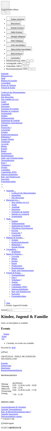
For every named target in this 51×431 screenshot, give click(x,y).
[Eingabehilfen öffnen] (5, 4)
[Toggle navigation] (2, 184)
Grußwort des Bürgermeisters (13, 92)
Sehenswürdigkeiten (9, 174)
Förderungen (6, 153)
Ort (3, 339)
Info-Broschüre (7, 97)
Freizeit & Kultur (8, 88)
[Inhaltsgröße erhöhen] (31, 60)
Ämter (3, 102)
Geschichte (5, 130)
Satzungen (5, 106)
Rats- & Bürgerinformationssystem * (16, 412)
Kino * (4, 163)
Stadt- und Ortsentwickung (12, 158)
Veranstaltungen (7, 160)
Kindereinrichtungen (9, 134)
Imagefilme (5, 95)
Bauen (3, 151)
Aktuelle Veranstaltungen (11, 409)
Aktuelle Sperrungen (9, 414)
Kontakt (4, 363)
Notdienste (5, 142)
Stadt (3, 78)
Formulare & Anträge (10, 109)
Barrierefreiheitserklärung (11, 370)
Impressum (5, 368)
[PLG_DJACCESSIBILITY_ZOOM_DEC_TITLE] (28, 60)
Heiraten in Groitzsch (10, 111)
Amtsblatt (5, 104)
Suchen (4, 310)
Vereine (4, 167)
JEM (13, 348)
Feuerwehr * (6, 127)
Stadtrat (4, 116)
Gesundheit (5, 83)
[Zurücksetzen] (3, 12)
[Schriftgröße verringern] (24, 63)
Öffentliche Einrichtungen (11, 123)
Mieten (4, 146)
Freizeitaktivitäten (8, 181)
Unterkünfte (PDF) (9, 172)
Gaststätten (5, 170)
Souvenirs (5, 179)
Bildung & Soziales (9, 81)
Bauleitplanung (7, 156)
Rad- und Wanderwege (10, 177)
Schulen (4, 132)
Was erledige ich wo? (10, 99)
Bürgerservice (7, 76)
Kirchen (4, 125)
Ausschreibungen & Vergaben (13, 407)
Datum (6, 334)
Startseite (4, 73)
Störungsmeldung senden (11, 416)
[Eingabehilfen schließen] (8, 12)
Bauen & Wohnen (8, 85)
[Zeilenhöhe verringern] (23, 66)
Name (4, 336)
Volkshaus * (6, 165)
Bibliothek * (6, 137)
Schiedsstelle (6, 113)
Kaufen (4, 149)
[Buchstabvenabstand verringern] (30, 69)
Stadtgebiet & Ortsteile (10, 120)
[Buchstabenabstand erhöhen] (33, 69)
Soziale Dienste (7, 139)
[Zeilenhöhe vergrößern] (27, 66)
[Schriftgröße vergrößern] (28, 63)
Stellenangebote (7, 118)
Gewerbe (5, 144)
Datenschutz (6, 366)
